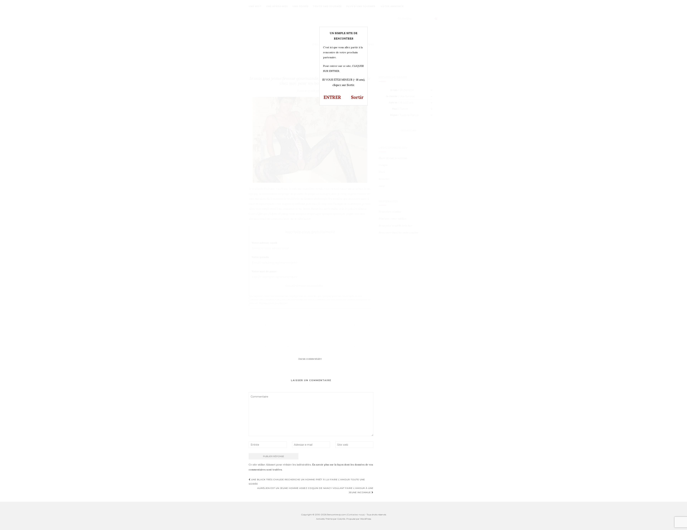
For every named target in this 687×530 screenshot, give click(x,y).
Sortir (357, 97)
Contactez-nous (355, 514)
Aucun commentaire (310, 358)
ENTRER (332, 97)
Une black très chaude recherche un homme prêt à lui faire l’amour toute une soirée (307, 481)
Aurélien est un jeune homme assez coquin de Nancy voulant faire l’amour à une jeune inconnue (315, 490)
